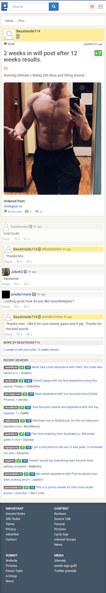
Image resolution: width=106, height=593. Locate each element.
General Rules (15, 514)
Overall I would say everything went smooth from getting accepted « (49, 463)
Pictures (60, 529)
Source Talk (62, 519)
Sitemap (60, 560)
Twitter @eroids (65, 571)
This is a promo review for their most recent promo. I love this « (49, 490)
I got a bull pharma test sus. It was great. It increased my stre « (53, 450)
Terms (10, 524)
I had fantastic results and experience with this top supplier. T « (51, 410)
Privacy (11, 529)
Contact (11, 539)
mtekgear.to (13, 206)
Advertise (12, 534)
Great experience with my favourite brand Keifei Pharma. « (51, 396)
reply (6, 239)
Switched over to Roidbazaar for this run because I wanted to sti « (51, 423)
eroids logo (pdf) (65, 565)
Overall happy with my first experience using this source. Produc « (50, 383)
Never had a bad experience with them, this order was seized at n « (53, 370)
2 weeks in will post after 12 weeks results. (32, 349)
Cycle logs (61, 534)
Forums (59, 524)
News (58, 544)
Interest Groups (65, 539)
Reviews (60, 514)
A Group (11, 576)
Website (11, 560)
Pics (21, 21)
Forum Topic (14, 571)
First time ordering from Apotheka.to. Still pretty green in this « (49, 436)
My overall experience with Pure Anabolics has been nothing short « (51, 476)
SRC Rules (13, 519)
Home (9, 21)
